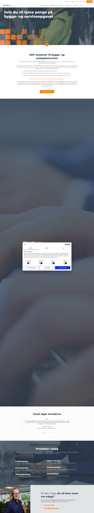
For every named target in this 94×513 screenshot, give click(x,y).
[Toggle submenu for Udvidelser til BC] (57, 5)
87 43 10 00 (49, 505)
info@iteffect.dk (51, 508)
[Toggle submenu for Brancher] (63, 5)
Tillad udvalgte (47, 267)
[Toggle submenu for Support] (77, 5)
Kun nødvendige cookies (31, 267)
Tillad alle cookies (62, 267)
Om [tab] (63, 248)
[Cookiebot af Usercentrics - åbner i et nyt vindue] (65, 244)
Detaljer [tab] (47, 248)
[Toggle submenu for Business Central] (47, 5)
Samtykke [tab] (31, 248)
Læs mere (17, 465)
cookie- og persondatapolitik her (51, 257)
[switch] (40, 263)
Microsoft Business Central (32, 81)
